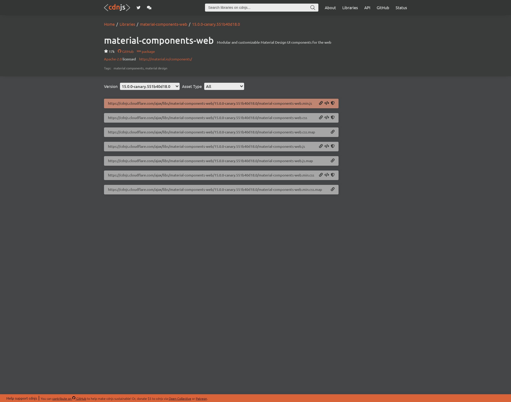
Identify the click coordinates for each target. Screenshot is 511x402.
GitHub (383, 7)
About (330, 7)
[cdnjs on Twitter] (139, 7)
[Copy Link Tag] (326, 117)
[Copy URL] (321, 103)
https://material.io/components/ (165, 59)
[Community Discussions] (149, 7)
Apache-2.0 (113, 59)
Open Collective (180, 398)
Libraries (350, 7)
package (148, 51)
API (367, 7)
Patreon (201, 398)
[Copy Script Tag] (326, 103)
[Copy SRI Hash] (333, 103)
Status (401, 7)
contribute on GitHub (69, 398)
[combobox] (150, 86)
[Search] (312, 7)
